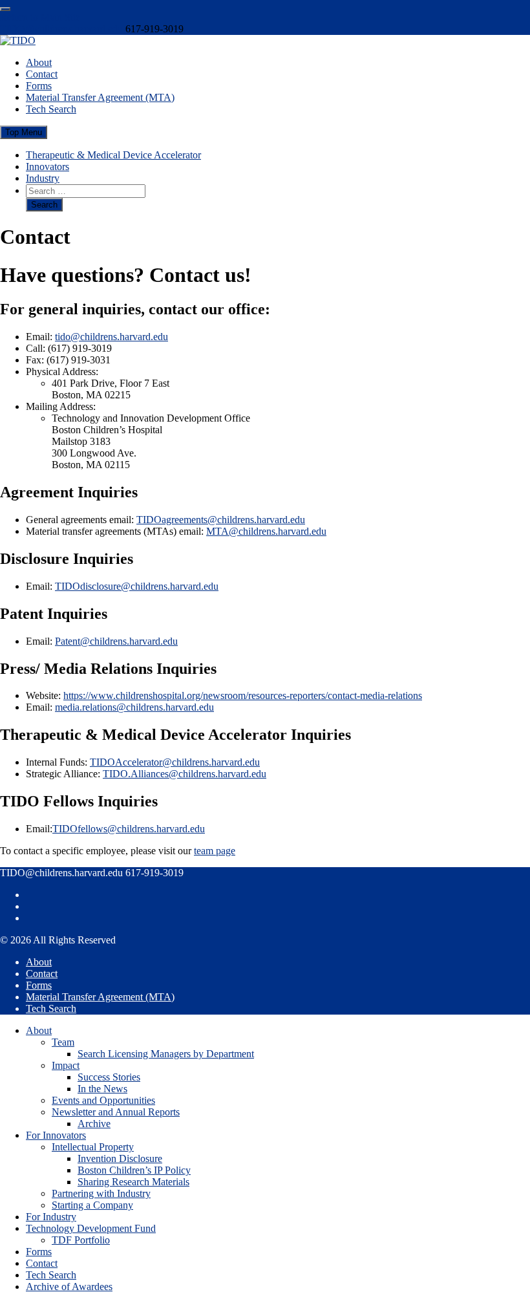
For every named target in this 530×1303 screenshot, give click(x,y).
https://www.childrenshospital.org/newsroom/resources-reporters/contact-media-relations (242, 695)
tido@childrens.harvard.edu (111, 336)
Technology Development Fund (91, 1228)
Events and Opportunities (103, 1100)
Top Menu (23, 132)
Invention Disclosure (120, 1158)
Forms (39, 85)
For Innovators (56, 1135)
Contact (42, 74)
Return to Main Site (40, 17)
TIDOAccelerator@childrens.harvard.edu (175, 762)
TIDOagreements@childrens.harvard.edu (220, 519)
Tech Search (51, 108)
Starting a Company (92, 1205)
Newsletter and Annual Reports (116, 1111)
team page (214, 850)
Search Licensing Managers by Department (166, 1053)
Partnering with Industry (101, 1193)
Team (63, 1042)
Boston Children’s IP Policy (134, 1170)
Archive (94, 1123)
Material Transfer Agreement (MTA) (100, 97)
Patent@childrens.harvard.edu (116, 641)
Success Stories (109, 1076)
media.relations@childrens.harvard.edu (134, 707)
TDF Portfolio (81, 1239)
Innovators (47, 166)
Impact (66, 1065)
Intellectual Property (93, 1146)
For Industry (51, 1216)
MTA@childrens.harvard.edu (266, 531)
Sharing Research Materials (133, 1181)
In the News (102, 1088)
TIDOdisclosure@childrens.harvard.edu (136, 586)
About (39, 62)
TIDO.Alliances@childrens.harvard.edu (184, 773)
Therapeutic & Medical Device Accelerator (113, 154)
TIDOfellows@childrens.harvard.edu (128, 828)
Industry (42, 178)
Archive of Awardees (69, 1286)
